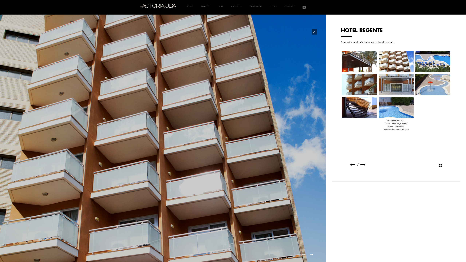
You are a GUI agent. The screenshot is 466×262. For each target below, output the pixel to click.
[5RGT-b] (396, 84)
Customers (256, 6)
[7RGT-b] (359, 107)
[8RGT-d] (396, 107)
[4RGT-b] (359, 84)
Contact (290, 6)
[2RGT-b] (396, 61)
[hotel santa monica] (352, 165)
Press (273, 6)
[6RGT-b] (432, 84)
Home (189, 6)
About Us (236, 6)
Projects (206, 6)
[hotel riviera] (363, 165)
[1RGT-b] (359, 61)
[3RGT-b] (432, 61)
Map (221, 6)
